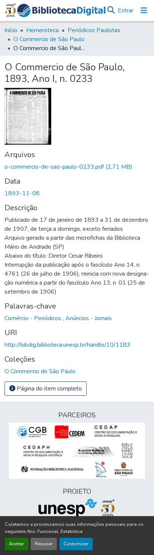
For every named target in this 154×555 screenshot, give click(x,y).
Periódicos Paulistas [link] (94, 30)
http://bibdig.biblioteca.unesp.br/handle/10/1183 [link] (67, 345)
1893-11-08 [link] (22, 193)
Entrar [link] (125, 10)
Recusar (44, 543)
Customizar (76, 543)
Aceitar (16, 543)
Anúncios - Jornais (88, 318)
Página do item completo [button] (48, 388)
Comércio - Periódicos (33, 318)
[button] (61, 10)
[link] (77, 166)
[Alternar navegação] (144, 10)
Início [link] (10, 30)
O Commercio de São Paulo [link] (48, 39)
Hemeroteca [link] (42, 30)
